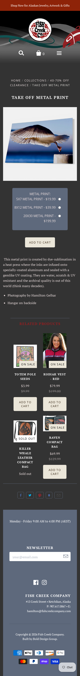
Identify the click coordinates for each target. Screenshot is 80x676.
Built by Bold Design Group (40, 639)
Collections (35, 80)
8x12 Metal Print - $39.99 (35, 207)
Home (16, 80)
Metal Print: (40, 194)
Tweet (30, 495)
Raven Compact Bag (55, 442)
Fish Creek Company (51, 634)
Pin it (40, 495)
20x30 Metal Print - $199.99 (39, 218)
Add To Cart (25, 404)
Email (58, 495)
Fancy (49, 495)
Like (20, 495)
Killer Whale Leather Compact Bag (25, 458)
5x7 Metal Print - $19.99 (36, 199)
